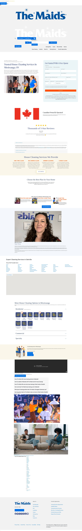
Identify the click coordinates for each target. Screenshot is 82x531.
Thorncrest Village (67, 264)
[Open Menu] (33, 38)
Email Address (47, 73)
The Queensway (19, 269)
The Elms (54, 268)
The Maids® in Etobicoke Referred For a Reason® (21, 150)
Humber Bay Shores (32, 271)
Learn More (27, 38)
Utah (27, 485)
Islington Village (8, 268)
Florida (27, 462)
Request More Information (55, 514)
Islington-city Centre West (44, 266)
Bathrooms (52, 81)
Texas (27, 484)
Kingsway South (7, 270)
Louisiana (28, 468)
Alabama (28, 457)
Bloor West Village (32, 267)
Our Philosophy (35, 504)
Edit (30, 42)
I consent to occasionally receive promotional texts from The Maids (56, 87)
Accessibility (34, 524)
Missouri (28, 473)
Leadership (35, 510)
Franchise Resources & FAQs (56, 512)
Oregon (27, 480)
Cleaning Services (53, 49)
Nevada (27, 474)
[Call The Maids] (16, 38)
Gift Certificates (36, 506)
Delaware (28, 461)
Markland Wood (19, 264)
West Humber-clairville (67, 265)
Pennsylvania (28, 481)
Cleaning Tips (35, 514)
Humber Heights (20, 271)
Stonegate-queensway (55, 266)
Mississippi (28, 472)
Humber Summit (31, 265)
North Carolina (28, 478)
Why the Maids (59, 46)
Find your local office (34, 40)
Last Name (63, 69)
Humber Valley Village (43, 265)
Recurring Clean (57, 67)
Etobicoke (7, 264)
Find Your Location (19, 510)
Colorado (28, 460)
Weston (7, 266)
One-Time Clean (49, 67)
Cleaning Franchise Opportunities (57, 504)
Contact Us (35, 517)
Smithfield (54, 265)
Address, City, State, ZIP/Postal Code (51, 77)
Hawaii (27, 464)
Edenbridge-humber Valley (33, 269)
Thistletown (54, 271)
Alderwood (31, 266)
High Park (7, 267)
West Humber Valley (20, 270)
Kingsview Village (8, 269)
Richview (54, 264)
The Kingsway (54, 269)
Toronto (7, 265)
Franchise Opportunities (62, 49)
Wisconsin (28, 487)
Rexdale (19, 266)
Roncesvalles (19, 268)
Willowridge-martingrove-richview (69, 266)
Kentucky (28, 467)
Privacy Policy (17, 524)
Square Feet (68, 77)
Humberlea (31, 264)
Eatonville (31, 268)
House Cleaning (34, 49)
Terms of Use (28, 524)
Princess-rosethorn (43, 271)
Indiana (27, 465)
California (28, 459)
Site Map (38, 524)
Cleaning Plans (48, 46)
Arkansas (28, 458)
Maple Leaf (7, 271)
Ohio (27, 479)
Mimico (18, 265)
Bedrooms (47, 81)
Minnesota (28, 471)
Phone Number (63, 73)
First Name (47, 69)
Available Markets (54, 506)
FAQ (33, 508)
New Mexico (28, 476)
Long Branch (42, 268)
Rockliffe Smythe (19, 267)
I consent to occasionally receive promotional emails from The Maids (56, 86)
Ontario (27, 490)
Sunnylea (54, 267)
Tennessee (28, 483)
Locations (41, 49)
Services (65, 46)
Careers (54, 46)
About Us (46, 49)
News (34, 516)
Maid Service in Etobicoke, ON (19, 142)
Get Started (41, 171)
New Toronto (42, 270)
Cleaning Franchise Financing (56, 508)
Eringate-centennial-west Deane (33, 270)
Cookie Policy (22, 524)
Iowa (27, 466)
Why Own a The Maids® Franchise (57, 510)
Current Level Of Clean (60, 81)
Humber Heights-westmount (44, 264)
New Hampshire (28, 475)
